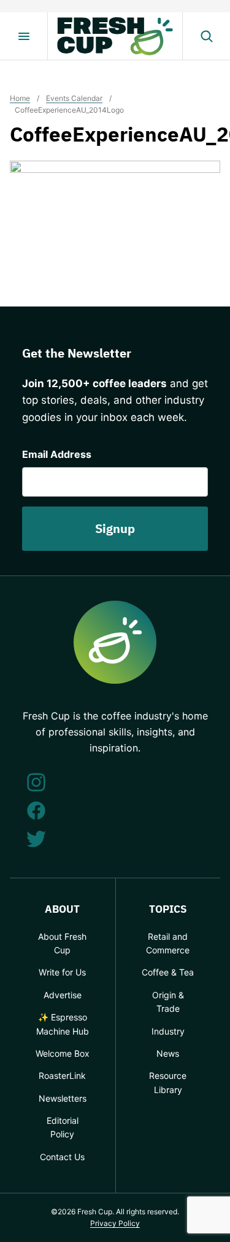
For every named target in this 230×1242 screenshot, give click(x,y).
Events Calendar (74, 98)
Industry (168, 1031)
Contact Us (62, 1157)
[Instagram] (36, 782)
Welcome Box (63, 1053)
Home (20, 98)
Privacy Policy (115, 1223)
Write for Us (62, 972)
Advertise (63, 995)
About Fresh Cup (62, 943)
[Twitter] (36, 839)
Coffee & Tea (168, 972)
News (167, 1053)
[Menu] (24, 36)
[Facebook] (36, 810)
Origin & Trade (168, 1002)
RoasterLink (62, 1075)
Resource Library (167, 1082)
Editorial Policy (63, 1127)
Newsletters (62, 1098)
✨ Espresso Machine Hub (62, 1024)
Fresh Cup (115, 36)
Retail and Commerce (168, 943)
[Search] (206, 36)
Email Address (56, 454)
